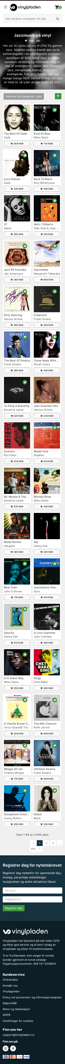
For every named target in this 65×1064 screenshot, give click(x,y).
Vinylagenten (11, 991)
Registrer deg (13, 908)
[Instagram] (6, 1048)
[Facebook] (13, 1048)
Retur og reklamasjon (16, 1009)
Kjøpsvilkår (10, 1003)
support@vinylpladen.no (18, 1034)
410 (33, 848)
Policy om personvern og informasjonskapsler (32, 997)
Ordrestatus (10, 979)
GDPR (6, 1015)
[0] (57, 7)
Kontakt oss (10, 985)
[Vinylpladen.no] (24, 7)
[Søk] (57, 18)
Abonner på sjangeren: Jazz (24, 96)
